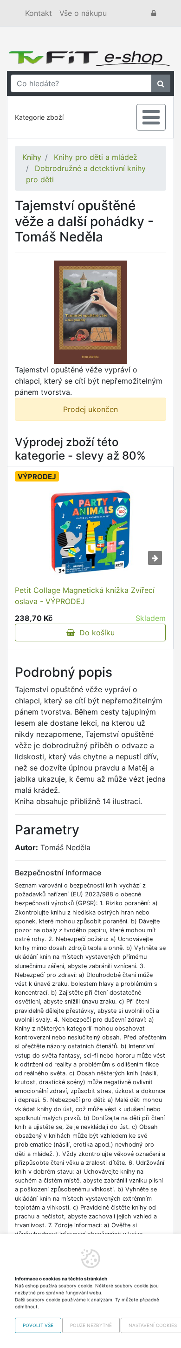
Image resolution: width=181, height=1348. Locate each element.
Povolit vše (38, 1325)
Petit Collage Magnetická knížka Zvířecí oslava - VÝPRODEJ (85, 595)
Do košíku (95, 632)
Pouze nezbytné (91, 1325)
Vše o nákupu (83, 13)
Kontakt (38, 13)
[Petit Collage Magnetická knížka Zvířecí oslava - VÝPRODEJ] (90, 532)
